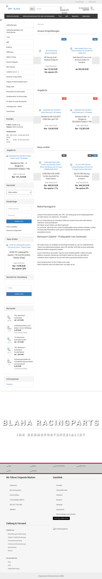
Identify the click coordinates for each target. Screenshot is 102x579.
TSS (60, 16)
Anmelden (19, 221)
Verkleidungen (12, 16)
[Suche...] (62, 9)
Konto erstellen (11, 227)
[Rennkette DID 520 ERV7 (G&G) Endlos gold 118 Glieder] (19, 157)
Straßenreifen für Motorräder (16, 96)
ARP (66, 16)
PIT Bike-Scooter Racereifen (16, 101)
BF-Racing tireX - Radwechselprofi (51, 58)
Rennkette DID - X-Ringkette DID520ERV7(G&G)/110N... (82, 119)
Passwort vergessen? (14, 230)
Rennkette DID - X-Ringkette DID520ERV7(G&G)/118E (19, 166)
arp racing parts (15, 490)
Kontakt (59, 485)
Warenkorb (60, 509)
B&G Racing (10, 67)
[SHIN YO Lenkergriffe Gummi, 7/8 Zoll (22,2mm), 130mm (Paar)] (19, 246)
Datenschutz (54, 576)
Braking (75, 16)
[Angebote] (31, 150)
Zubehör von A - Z (12, 72)
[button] (69, 2)
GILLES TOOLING (15, 505)
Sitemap (9, 384)
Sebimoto (13, 485)
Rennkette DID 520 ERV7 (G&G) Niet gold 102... (51, 118)
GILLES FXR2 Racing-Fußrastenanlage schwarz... (82, 176)
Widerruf (59, 495)
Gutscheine (10, 111)
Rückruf (59, 500)
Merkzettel (92, 2)
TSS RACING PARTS (16, 500)
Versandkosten (61, 490)
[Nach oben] (95, 571)
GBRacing (86, 16)
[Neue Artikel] (31, 239)
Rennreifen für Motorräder (15, 92)
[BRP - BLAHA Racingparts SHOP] (16, 9)
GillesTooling (11, 57)
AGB (62, 576)
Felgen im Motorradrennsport (16, 82)
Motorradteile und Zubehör (66, 514)
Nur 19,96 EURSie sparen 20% (19, 266)
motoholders (14, 495)
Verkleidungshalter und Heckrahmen (38, 16)
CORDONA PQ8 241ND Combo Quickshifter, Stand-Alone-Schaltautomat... (51, 176)
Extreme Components (14, 77)
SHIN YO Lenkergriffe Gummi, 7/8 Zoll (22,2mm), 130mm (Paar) (19, 255)
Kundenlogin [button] (79, 2)
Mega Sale (10, 87)
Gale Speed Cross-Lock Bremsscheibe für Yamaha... (82, 59)
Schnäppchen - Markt (14, 106)
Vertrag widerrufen (61, 518)
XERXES (12, 509)
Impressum (43, 576)
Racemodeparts (12, 62)
